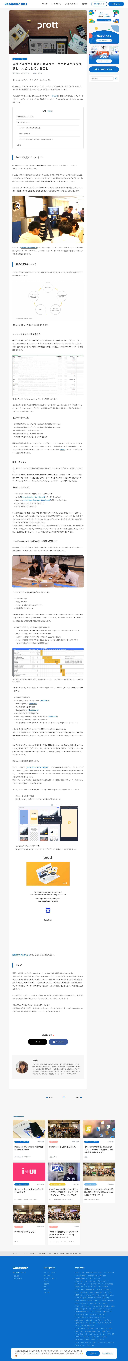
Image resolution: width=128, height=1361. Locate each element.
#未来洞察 (91, 1275)
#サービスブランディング (88, 1286)
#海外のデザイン (80, 1323)
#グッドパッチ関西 (80, 1275)
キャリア (46, 1289)
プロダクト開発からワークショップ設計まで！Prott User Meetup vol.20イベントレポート (63, 1234)
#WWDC (90, 1298)
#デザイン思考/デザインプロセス (84, 1328)
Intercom (52, 716)
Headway (44, 700)
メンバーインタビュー (50, 1278)
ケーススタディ (56, 4)
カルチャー (47, 1281)
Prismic (32, 703)
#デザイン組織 (90, 1345)
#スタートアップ (100, 1314)
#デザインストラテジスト (101, 1298)
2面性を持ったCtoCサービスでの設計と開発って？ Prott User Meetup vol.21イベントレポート (98, 1192)
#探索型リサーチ (80, 1295)
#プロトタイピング (98, 1309)
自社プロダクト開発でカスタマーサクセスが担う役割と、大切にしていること (60, 1253)
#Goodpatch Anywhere (82, 1284)
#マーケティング (98, 1323)
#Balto (77, 1345)
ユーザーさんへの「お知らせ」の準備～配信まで (36, 139)
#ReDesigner (90, 1289)
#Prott (82, 1345)
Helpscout (32, 710)
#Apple (88, 1295)
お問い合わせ (116, 4)
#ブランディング (109, 1272)
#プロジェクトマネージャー (83, 1306)
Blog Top (15, 1253)
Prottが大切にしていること (25, 116)
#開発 (110, 1328)
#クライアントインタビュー (83, 1342)
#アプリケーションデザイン (106, 1342)
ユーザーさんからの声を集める (29, 128)
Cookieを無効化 (107, 1353)
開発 (35, 73)
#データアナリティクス (93, 1278)
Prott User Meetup (28, 247)
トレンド (46, 1292)
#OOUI (93, 1339)
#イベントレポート (80, 1303)
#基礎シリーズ (107, 1311)
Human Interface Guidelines (32, 497)
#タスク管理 (110, 1334)
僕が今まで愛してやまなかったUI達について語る (28, 1190)
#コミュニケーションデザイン (94, 1320)
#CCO (92, 1314)
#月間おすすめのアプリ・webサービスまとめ (88, 1311)
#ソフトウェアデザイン (94, 1303)
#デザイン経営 (108, 1284)
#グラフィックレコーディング (96, 1317)
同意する (93, 1353)
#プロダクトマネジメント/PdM (84, 1292)
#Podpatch (107, 1323)
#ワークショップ (80, 1339)
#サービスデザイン (80, 1317)
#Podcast (77, 1272)
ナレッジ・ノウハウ (20, 59)
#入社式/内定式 (97, 1306)
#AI (93, 1295)
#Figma (111, 1295)
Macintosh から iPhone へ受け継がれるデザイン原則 (29, 1148)
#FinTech (88, 1331)
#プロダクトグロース (96, 1284)
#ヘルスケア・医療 (80, 1298)
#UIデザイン (108, 1320)
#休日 (94, 1342)
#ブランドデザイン (101, 1328)
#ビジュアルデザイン (94, 1300)
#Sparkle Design (80, 1278)
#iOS (87, 1339)
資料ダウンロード (99, 4)
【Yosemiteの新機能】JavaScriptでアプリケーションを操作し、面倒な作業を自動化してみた (98, 1149)
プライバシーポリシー (34, 1353)
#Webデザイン (79, 1331)
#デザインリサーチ (105, 1292)
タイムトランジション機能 (36, 767)
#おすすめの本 (79, 1320)
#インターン (100, 1339)
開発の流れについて (23, 122)
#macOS (88, 1323)
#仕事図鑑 (111, 1300)
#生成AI (77, 1286)
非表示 (50, 111)
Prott (40, 73)
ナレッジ (44, 4)
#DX (90, 1309)
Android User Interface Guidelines (35, 500)
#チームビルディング (81, 1334)
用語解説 (46, 1284)
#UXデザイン (96, 1331)
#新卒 (112, 1306)
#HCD (97, 1292)
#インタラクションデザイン (99, 1337)
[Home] (20, 1268)
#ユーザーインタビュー (81, 1314)
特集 (45, 1286)
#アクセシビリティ (80, 1300)
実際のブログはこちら (20, 955)
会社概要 (16, 1276)
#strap (105, 1303)
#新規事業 (107, 1306)
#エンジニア (83, 1309)
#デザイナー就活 (80, 1289)
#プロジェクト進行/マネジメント (84, 1325)
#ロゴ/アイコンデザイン (82, 1337)
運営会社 (84, 4)
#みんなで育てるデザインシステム (92, 1272)
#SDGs (104, 1300)
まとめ (18, 145)
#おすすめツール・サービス (97, 1334)
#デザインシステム (101, 1295)
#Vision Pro (99, 1289)
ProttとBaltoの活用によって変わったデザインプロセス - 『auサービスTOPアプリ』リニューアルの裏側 (63, 1192)
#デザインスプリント (103, 1281)
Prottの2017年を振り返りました (62, 1147)
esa (61, 449)
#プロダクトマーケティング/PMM (85, 1281)
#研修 (76, 1309)
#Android (108, 1309)
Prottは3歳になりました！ (25, 1232)
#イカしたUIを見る (100, 1275)
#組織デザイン (106, 1331)
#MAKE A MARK (103, 1286)
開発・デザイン (24, 133)
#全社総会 (107, 1289)
